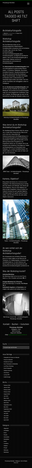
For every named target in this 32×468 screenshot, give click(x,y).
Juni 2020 (6, 415)
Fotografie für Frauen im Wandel (11, 357)
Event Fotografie (8, 368)
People (5, 447)
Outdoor (6, 445)
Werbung (6, 450)
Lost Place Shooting (8, 366)
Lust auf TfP (6, 374)
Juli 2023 (6, 396)
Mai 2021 (6, 407)
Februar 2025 (7, 389)
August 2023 (7, 394)
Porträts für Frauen (8, 361)
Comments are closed (7, 34)
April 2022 (6, 402)
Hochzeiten (6, 437)
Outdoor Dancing (8, 370)
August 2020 (7, 411)
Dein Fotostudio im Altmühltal (11, 364)
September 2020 (8, 409)
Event (5, 432)
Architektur (6, 430)
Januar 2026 (7, 387)
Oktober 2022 (7, 400)
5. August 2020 (18, 33)
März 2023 (6, 398)
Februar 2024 (7, 391)
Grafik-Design (7, 377)
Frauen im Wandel (8, 359)
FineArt (5, 435)
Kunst (5, 441)
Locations (6, 443)
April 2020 (6, 420)
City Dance (6, 372)
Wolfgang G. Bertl (19, 461)
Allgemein (6, 33)
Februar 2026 (7, 385)
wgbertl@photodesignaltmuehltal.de (18, 334)
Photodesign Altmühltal (8, 2)
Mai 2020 (6, 417)
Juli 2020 (6, 413)
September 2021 (8, 405)
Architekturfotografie (12, 30)
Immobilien (6, 439)
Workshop (6, 452)
